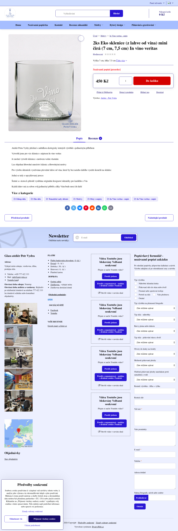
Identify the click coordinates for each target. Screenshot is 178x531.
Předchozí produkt (20, 217)
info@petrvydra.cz (19, 277)
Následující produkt (157, 217)
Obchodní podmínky (57, 294)
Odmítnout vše (16, 518)
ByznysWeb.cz (98, 526)
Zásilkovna (55, 284)
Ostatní (141, 298)
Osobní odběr (56, 281)
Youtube (54, 313)
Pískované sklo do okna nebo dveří (152, 287)
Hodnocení (98, 54)
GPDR (50, 300)
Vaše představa (163, 294)
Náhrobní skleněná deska (148, 283)
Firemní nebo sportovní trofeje (150, 291)
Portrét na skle (144, 294)
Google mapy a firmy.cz (57, 326)
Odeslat (140, 506)
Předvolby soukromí (86, 522)
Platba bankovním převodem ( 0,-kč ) (65, 260)
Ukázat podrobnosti (32, 525)
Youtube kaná (12, 280)
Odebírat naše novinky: (59, 240)
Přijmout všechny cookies (44, 518)
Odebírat (128, 237)
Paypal (53, 263)
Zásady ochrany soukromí (106, 522)
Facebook (54, 310)
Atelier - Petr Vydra (109, 98)
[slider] (110, 54)
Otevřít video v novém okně (111, 293)
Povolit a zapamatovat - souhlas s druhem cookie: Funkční (110, 284)
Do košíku (152, 81)
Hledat (116, 13)
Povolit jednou (111, 276)
